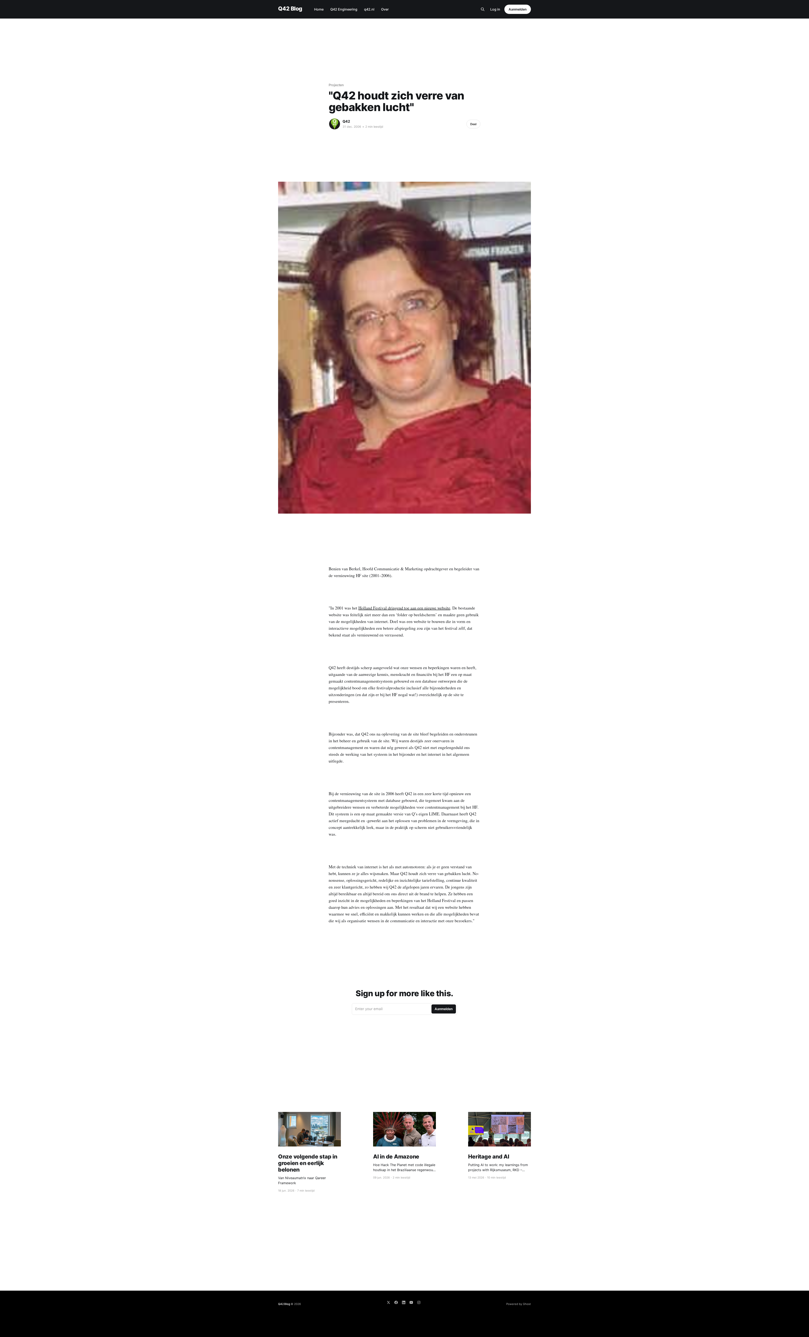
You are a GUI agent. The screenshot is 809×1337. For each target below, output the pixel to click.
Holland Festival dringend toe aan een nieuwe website (404, 608)
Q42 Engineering (343, 9)
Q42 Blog (290, 9)
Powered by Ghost (518, 1304)
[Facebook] (396, 1302)
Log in (495, 9)
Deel (473, 124)
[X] (388, 1302)
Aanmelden (518, 9)
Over (385, 9)
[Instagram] (419, 1302)
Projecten (336, 85)
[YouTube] (411, 1302)
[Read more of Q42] (334, 124)
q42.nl (369, 9)
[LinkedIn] (403, 1302)
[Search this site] (482, 9)
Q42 (346, 121)
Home (319, 9)
